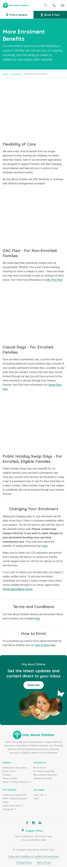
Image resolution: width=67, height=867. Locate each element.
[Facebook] (27, 823)
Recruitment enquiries (45, 775)
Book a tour (40, 767)
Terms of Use (44, 862)
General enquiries (43, 778)
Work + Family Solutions (16, 782)
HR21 (36, 798)
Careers (7, 775)
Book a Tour (9, 771)
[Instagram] (33, 823)
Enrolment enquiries (44, 771)
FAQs (5, 802)
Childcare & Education (15, 767)
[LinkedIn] (40, 823)
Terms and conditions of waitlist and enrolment (33, 856)
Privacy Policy (23, 862)
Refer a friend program (15, 798)
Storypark (8, 809)
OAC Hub (39, 795)
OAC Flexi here (54, 279)
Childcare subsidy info (14, 795)
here (45, 545)
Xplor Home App (12, 805)
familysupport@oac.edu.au (18, 589)
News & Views (10, 778)
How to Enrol (42, 645)
